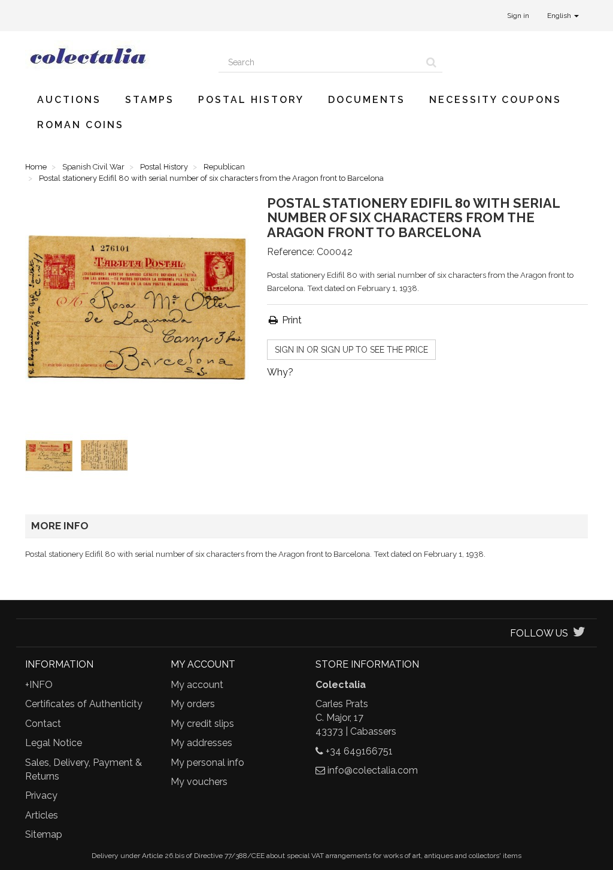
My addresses (201, 742)
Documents (366, 99)
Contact (43, 723)
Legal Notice (53, 742)
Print (291, 320)
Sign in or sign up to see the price (351, 349)
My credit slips (202, 723)
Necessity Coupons (495, 99)
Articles (41, 815)
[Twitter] (579, 633)
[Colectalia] (113, 55)
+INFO (39, 684)
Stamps (149, 99)
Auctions (69, 99)
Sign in (518, 15)
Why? (280, 372)
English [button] (560, 15)
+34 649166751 (359, 751)
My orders (193, 704)
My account (197, 684)
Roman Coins (80, 125)
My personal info (207, 762)
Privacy (41, 795)
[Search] (431, 62)
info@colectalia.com (372, 770)
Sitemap (43, 834)
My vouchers (199, 781)
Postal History (251, 99)
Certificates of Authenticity (83, 704)
